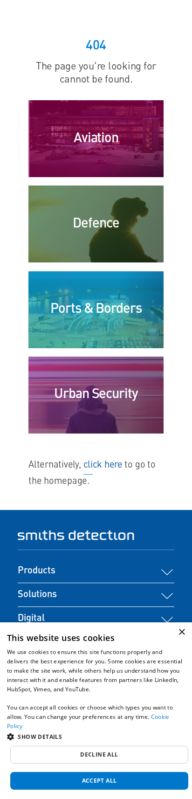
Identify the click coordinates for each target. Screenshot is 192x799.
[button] (96, 736)
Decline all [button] (99, 754)
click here (103, 465)
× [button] (181, 632)
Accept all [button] (99, 781)
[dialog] (96, 710)
